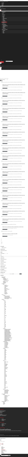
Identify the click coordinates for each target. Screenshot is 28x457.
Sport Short (6, 290)
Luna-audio (3, 3)
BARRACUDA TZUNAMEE (8, 335)
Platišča (3, 299)
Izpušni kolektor (6, 396)
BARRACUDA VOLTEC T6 (8, 336)
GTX (5, 322)
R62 (5, 363)
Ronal (3, 17)
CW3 (5, 309)
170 (1, 242)
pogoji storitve (17, 435)
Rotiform (4, 348)
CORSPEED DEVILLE (7, 331)
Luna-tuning (3, 2)
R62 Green (6, 371)
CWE (5, 326)
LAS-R (5, 356)
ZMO (5, 353)
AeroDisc (6, 350)
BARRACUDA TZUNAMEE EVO (8, 337)
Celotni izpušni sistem (7, 395)
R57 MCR (6, 376)
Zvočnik (4, 27)
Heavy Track (6, 288)
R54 (5, 362)
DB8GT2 (6, 315)
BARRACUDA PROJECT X (8, 339)
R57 (5, 373)
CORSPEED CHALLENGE (8, 329)
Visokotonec (4, 282)
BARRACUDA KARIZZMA (8, 332)
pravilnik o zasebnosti (14, 435)
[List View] (2, 80)
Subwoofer (4, 26)
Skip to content (1, 0)
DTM (5, 358)
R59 (5, 383)
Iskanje (9, 455)
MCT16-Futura (6, 392)
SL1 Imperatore (6, 344)
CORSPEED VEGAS (7, 330)
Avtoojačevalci (4, 279)
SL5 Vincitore (6, 346)
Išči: (0, 455)
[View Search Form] (0, 63)
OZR (5, 351)
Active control (6, 399)
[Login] (14, 64)
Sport (5, 287)
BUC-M (5, 352)
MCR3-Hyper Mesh (7, 390)
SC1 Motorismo (6, 343)
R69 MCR (6, 375)
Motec (3, 19)
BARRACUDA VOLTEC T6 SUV (8, 338)
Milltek (4, 394)
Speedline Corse (5, 18)
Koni (3, 284)
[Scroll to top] (1, 444)
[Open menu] (0, 69)
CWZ (5, 311)
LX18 (5, 304)
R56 (5, 370)
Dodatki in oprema (7, 400)
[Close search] (0, 454)
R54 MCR (6, 365)
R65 (5, 379)
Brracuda (4, 328)
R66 (5, 382)
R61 (5, 388)
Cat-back (6, 398)
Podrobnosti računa (4, 423)
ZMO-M (5, 354)
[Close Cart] (0, 440)
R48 (5, 380)
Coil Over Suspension (7, 296)
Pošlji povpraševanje (4, 88)
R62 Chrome (6, 368)
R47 (5, 377)
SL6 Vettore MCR (7, 347)
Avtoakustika (3, 277)
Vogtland (4, 295)
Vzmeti (2, 294)
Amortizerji (3, 283)
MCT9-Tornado (6, 393)
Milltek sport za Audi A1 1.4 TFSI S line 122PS (9, 233)
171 (1, 243)
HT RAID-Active (6, 285)
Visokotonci (4, 28)
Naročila (3, 424)
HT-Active (6, 292)
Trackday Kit (6, 286)
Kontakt (2, 5)
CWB (5, 321)
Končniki (6, 397)
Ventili (4, 402)
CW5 (5, 313)
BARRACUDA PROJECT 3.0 (8, 334)
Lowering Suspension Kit (7, 297)
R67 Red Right (6, 367)
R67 (5, 384)
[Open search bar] (1, 60)
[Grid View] (1, 80)
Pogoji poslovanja (4, 419)
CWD (5, 324)
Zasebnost (3, 420)
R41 (5, 366)
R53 (5, 387)
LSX (5, 361)
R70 (5, 378)
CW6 (5, 317)
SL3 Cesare (6, 345)
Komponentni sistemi (5, 281)
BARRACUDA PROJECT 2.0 (8, 333)
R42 (5, 369)
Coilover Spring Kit (7, 298)
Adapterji (4, 30)
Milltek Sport (3, 247)
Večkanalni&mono (7, 280)
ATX (5, 312)
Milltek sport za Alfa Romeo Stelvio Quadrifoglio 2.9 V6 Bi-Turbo (12, 226)
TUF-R (5, 349)
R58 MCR (6, 381)
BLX (5, 320)
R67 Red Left (6, 364)
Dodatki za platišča (4, 401)
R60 (5, 385)
